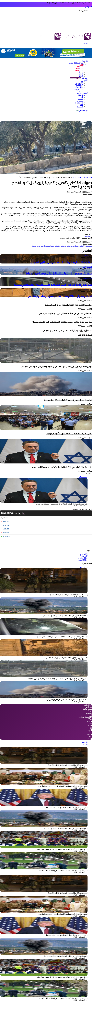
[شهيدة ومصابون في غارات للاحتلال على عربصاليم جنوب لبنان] (44, 613)
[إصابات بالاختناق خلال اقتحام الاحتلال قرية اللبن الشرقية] (44, 763)
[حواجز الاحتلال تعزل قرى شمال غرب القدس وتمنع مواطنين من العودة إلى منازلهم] (46, 362)
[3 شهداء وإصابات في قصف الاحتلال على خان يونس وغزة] (46, 396)
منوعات (80, 107)
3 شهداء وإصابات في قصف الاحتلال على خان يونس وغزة (68, 400)
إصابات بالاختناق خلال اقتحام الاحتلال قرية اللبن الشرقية (61, 261)
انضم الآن (88, 6)
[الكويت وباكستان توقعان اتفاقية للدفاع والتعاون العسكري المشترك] (44, 784)
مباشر (84, 65)
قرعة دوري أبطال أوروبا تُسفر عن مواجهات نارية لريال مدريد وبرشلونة (62, 849)
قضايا (81, 105)
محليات (80, 91)
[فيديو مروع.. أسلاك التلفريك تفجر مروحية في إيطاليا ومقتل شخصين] (44, 868)
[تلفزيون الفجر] (62, 39)
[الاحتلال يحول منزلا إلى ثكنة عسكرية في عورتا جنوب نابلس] (44, 655)
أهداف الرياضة (82, 93)
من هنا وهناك (82, 95)
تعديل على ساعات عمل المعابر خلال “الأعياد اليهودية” (69, 433)
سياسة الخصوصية (76, 63)
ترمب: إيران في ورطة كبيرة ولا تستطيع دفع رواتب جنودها (67, 807)
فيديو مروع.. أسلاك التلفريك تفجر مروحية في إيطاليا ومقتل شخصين (63, 870)
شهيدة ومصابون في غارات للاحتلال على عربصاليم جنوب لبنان (57, 273)
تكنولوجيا (80, 101)
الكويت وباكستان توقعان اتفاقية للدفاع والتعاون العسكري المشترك (63, 786)
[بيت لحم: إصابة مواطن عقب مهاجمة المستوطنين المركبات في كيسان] (44, 634)
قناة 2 (79, 70)
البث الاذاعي (82, 110)
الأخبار (85, 80)
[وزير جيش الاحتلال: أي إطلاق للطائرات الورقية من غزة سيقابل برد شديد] (46, 463)
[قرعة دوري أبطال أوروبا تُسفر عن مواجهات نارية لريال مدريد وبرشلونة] (44, 847)
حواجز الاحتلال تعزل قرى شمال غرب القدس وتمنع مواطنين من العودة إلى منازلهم (57, 366)
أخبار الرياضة (79, 84)
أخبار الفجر (79, 86)
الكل (81, 82)
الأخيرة (85, 744)
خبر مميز (87, 236)
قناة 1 (80, 66)
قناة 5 (81, 76)
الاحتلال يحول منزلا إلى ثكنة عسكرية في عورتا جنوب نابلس (59, 295)
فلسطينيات (78, 89)
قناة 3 (81, 72)
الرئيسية (85, 61)
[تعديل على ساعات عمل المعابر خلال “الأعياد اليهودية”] (46, 429)
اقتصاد (80, 99)
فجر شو (79, 78)
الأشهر (85, 742)
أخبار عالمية (79, 87)
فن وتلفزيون (78, 103)
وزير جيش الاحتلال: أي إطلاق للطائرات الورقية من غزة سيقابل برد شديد (61, 467)
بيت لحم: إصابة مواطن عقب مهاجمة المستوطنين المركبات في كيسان (52, 284)
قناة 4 (81, 74)
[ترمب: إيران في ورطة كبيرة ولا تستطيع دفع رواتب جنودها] (44, 805)
